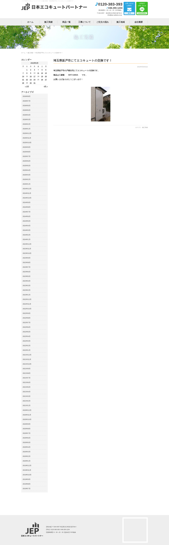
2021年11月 (27, 359)
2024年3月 (26, 230)
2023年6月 (26, 272)
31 (34, 83)
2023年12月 (27, 244)
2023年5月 (26, 276)
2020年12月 (27, 410)
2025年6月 (26, 161)
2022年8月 (26, 318)
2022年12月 (27, 299)
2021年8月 (26, 373)
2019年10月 (27, 475)
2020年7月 (26, 433)
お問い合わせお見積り (129, 8)
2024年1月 (26, 239)
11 (38, 73)
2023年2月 (26, 290)
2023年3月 (26, 285)
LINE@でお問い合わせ (142, 8)
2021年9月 (26, 369)
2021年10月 (27, 364)
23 (31, 80)
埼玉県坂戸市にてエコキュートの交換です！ (82, 60)
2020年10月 (27, 419)
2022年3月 (26, 341)
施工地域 (120, 22)
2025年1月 (26, 184)
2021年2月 (26, 401)
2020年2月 (26, 456)
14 (23, 76)
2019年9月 (26, 479)
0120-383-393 (110, 4)
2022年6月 (26, 327)
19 (42, 76)
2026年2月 (26, 124)
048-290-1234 (115, 8)
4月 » (46, 86)
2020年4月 (26, 447)
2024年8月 (26, 207)
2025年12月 (27, 133)
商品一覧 (66, 22)
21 (23, 80)
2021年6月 (26, 382)
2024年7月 (26, 212)
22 (27, 80)
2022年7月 (26, 322)
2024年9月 (26, 202)
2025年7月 (26, 156)
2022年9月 (26, 313)
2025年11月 (27, 138)
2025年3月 (26, 175)
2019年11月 (27, 470)
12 (42, 73)
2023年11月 (27, 249)
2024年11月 (27, 193)
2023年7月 (26, 267)
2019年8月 (26, 484)
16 (31, 76)
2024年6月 (26, 216)
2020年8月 (26, 429)
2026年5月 (26, 110)
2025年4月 (26, 170)
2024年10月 (27, 198)
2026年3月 (26, 119)
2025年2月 (26, 179)
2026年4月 (26, 115)
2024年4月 (26, 226)
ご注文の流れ (102, 22)
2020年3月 (26, 452)
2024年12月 (27, 189)
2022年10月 (27, 309)
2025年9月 (26, 147)
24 (34, 80)
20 (46, 76)
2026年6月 (26, 105)
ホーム (30, 22)
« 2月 (27, 86)
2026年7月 (26, 101)
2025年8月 (26, 152)
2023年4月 (26, 281)
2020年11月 (27, 415)
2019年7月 (26, 488)
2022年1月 (26, 350)
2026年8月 (26, 96)
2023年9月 (26, 258)
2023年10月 (27, 253)
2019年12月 (27, 465)
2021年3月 (26, 396)
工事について (84, 22)
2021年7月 (26, 378)
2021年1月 (26, 405)
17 (34, 76)
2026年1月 (26, 129)
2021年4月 (26, 392)
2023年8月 (26, 262)
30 (31, 83)
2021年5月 (26, 387)
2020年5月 (26, 442)
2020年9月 (26, 424)
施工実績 (48, 22)
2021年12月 (27, 355)
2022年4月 (26, 336)
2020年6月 (26, 438)
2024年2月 (26, 235)
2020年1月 (26, 461)
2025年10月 (27, 142)
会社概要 (139, 22)
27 (46, 80)
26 (42, 80)
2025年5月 (26, 165)
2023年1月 (26, 295)
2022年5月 (26, 332)
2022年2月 (26, 345)
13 (46, 73)
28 (23, 83)
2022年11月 (27, 304)
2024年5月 (26, 221)
